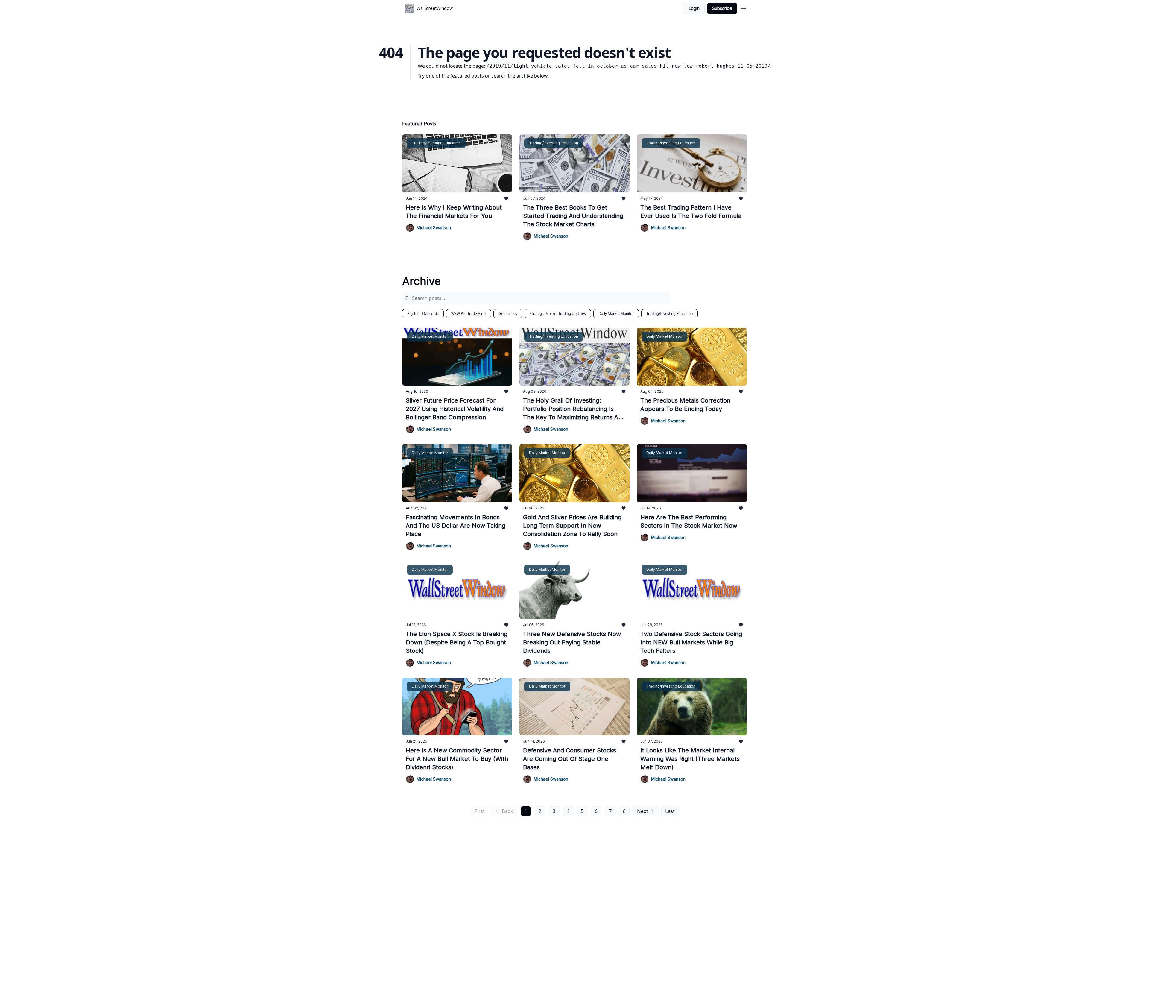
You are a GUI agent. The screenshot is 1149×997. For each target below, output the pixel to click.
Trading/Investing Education (669, 313)
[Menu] (743, 7)
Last (669, 811)
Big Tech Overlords (423, 313)
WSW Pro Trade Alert (468, 313)
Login (694, 8)
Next (642, 811)
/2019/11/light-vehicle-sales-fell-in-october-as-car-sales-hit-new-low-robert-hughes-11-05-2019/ (628, 66)
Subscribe (722, 8)
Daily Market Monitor (616, 313)
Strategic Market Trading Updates (558, 313)
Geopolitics (507, 313)
